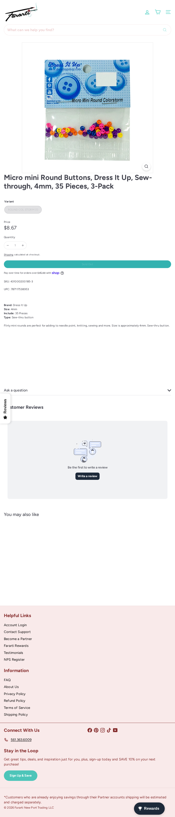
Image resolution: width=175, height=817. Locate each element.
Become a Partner (18, 639)
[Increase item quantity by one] (23, 245)
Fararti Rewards (16, 646)
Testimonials (13, 653)
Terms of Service (17, 708)
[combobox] (87, 29)
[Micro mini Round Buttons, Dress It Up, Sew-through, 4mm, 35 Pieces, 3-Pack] (32, 558)
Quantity (9, 237)
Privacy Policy (15, 694)
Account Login (15, 625)
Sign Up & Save (21, 775)
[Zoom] (146, 166)
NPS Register (14, 660)
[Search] (166, 29)
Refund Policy (14, 701)
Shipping (8, 254)
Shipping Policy (16, 714)
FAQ (7, 680)
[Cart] (157, 12)
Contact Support (17, 632)
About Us (11, 687)
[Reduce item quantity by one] (8, 245)
